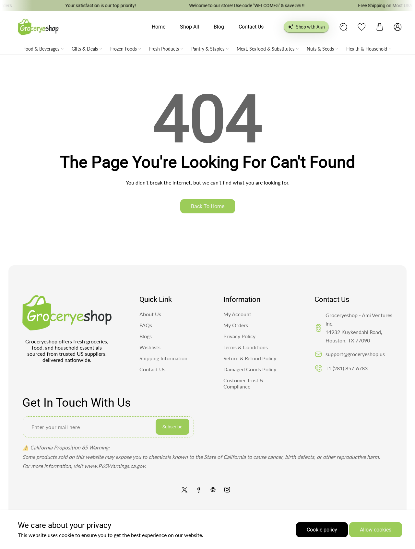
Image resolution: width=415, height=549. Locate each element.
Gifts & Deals (85, 49)
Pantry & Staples (207, 49)
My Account (237, 314)
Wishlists (149, 347)
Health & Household (366, 49)
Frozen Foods (123, 49)
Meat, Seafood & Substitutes (265, 49)
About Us (150, 314)
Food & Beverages (41, 49)
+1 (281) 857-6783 (347, 368)
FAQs (145, 325)
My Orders (235, 325)
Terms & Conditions (245, 347)
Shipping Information (163, 358)
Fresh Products (164, 49)
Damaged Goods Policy (249, 369)
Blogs (145, 336)
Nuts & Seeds (320, 49)
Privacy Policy (239, 336)
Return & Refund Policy (249, 358)
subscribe (172, 426)
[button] (379, 27)
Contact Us (152, 369)
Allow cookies (375, 530)
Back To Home (207, 206)
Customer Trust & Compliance (243, 383)
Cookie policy (322, 530)
